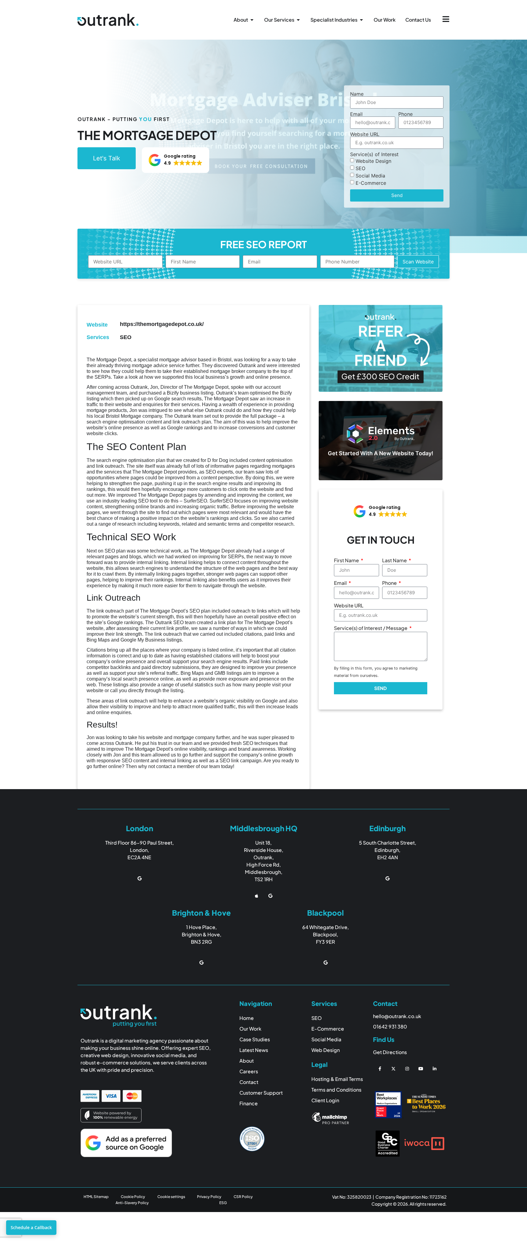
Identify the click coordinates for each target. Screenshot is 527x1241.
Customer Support (261, 1092)
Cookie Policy (133, 1196)
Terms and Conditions (336, 1089)
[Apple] (257, 896)
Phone (405, 114)
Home (246, 1018)
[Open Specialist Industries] (361, 19)
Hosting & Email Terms (337, 1079)
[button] (175, 160)
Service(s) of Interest (374, 154)
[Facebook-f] (380, 1069)
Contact (248, 1082)
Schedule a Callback (31, 1227)
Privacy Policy (209, 1196)
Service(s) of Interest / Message (371, 628)
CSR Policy (243, 1196)
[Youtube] (421, 1069)
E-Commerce (371, 183)
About (246, 1060)
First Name (347, 560)
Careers (248, 1071)
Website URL (364, 134)
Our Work (250, 1028)
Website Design (373, 161)
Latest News (253, 1050)
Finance (248, 1103)
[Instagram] (407, 1069)
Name (357, 93)
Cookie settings (171, 1196)
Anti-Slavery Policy (132, 1202)
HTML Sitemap (96, 1196)
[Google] (139, 878)
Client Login (325, 1100)
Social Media (370, 175)
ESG (223, 1202)
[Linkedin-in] (434, 1069)
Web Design (325, 1050)
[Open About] (251, 19)
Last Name (395, 560)
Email (356, 114)
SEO (360, 168)
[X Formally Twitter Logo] (393, 1069)
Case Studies (254, 1039)
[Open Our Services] (298, 19)
